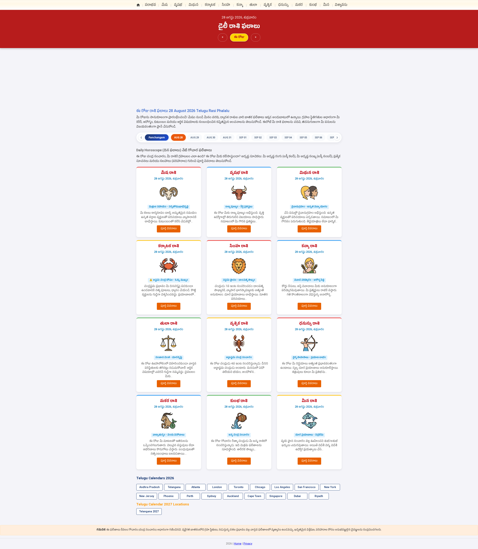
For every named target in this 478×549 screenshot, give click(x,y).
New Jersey (146, 496)
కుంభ (313, 5)
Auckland (233, 496)
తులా (253, 5)
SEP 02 (258, 137)
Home (237, 543)
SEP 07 (333, 137)
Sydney (211, 496)
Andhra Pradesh (149, 487)
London (217, 487)
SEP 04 (288, 137)
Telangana (174, 487)
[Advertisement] (239, 80)
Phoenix (168, 496)
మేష (164, 5)
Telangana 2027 (149, 511)
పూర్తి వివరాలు (169, 228)
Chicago (260, 487)
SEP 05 (303, 137)
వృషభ (178, 5)
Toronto (238, 487)
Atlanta (195, 487)
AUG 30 (211, 137)
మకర (299, 5)
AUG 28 (178, 137)
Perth (190, 496)
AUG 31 (227, 137)
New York (330, 487)
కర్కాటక (210, 5)
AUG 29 (194, 137)
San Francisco (307, 487)
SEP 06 (318, 137)
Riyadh (319, 496)
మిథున (193, 5)
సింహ (226, 5)
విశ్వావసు (341, 5)
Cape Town (254, 496)
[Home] (138, 5)
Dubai (297, 496)
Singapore (275, 496)
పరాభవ (150, 5)
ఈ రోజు (239, 37)
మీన (326, 5)
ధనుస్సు (283, 5)
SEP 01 (242, 137)
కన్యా (240, 5)
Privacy (247, 543)
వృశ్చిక (268, 5)
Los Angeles (282, 487)
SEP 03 (273, 137)
